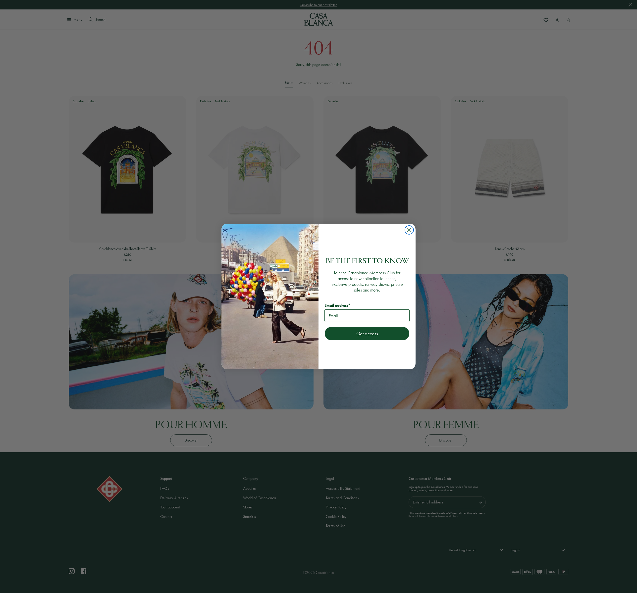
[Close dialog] (409, 230)
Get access (367, 333)
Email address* (337, 305)
